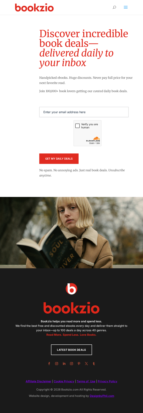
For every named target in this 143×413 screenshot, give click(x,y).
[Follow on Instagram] (57, 364)
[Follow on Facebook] (49, 364)
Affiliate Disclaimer (38, 381)
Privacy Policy (107, 381)
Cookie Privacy (64, 381)
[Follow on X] (86, 364)
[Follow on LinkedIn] (64, 364)
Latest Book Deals (71, 349)
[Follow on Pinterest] (79, 364)
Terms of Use (86, 381)
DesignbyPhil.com (102, 396)
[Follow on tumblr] (94, 364)
